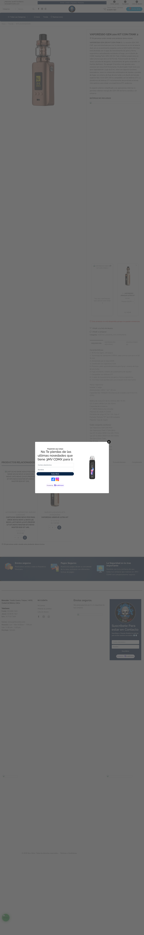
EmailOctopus (60, 485)
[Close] (109, 442)
